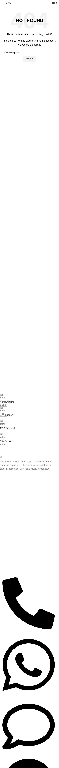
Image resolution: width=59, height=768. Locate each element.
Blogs (2, 537)
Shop (2, 514)
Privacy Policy (6, 542)
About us (4, 532)
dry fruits (4, 490)
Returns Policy (6, 547)
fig (1, 504)
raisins (3, 509)
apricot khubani (7, 495)
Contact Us (5, 561)
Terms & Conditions (9, 557)
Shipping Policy (7, 552)
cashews (4, 500)
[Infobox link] (27, 398)
